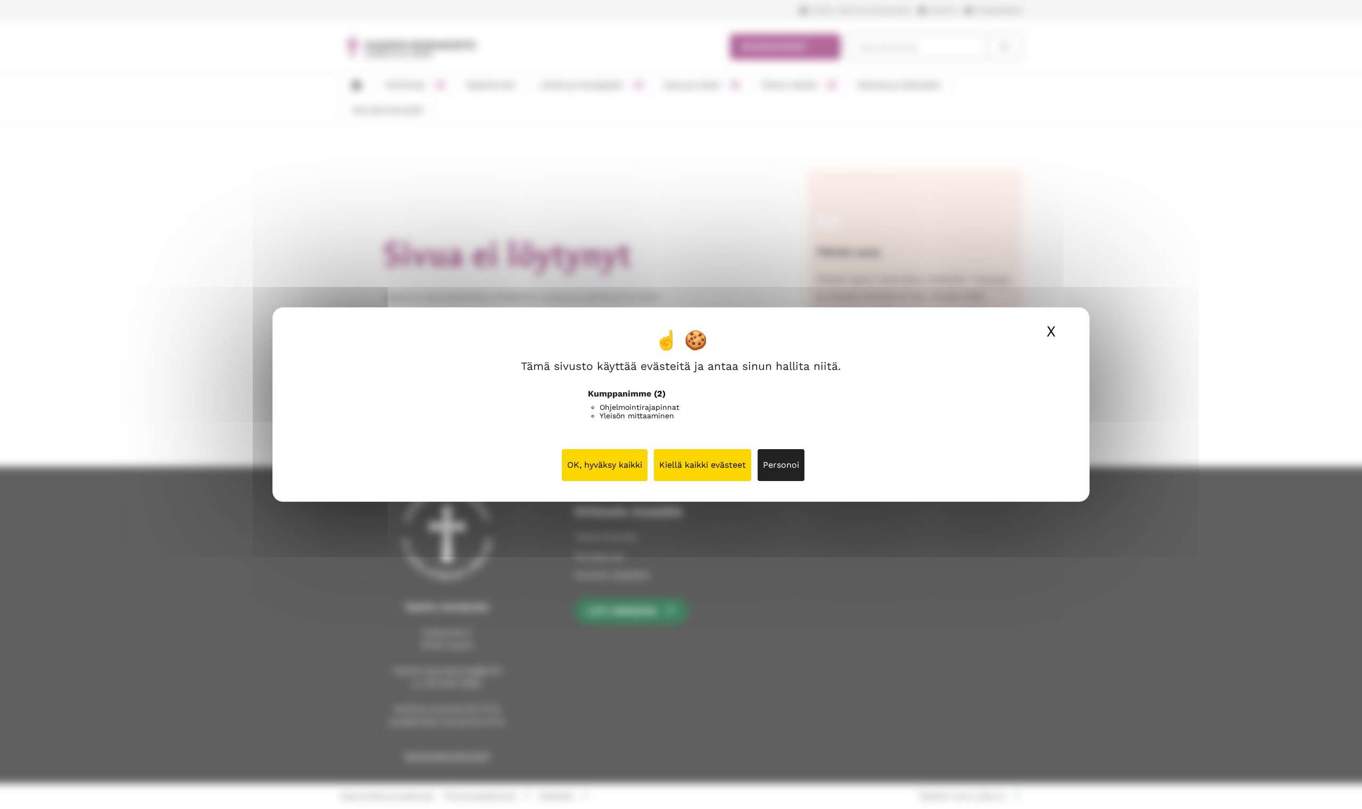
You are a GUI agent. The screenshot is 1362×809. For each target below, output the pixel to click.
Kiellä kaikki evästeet (702, 465)
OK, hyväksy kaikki (604, 465)
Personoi (781, 465)
